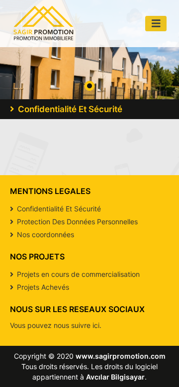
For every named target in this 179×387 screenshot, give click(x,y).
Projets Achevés (42, 287)
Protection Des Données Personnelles (76, 221)
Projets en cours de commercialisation (77, 274)
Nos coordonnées (44, 234)
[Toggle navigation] (156, 23)
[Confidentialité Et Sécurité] (43, 23)
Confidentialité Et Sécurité (58, 208)
